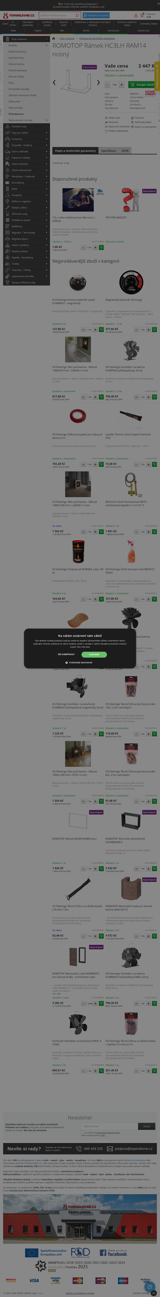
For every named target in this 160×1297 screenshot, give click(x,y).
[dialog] (80, 648)
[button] (80, 663)
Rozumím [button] (94, 654)
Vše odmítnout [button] (66, 654)
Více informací (83, 647)
